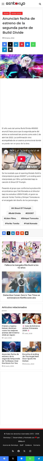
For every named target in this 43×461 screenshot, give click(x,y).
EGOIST (30, 213)
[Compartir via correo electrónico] (26, 233)
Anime (6, 13)
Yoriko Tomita (12, 223)
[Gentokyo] (15, 4)
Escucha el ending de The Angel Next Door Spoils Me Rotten (30, 357)
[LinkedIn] (13, 233)
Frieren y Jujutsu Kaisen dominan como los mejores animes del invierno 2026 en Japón (10, 330)
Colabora (28, 445)
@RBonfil (21, 441)
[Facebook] (4, 233)
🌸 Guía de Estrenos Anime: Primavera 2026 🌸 (31, 328)
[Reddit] (22, 233)
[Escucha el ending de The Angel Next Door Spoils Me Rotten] (31, 347)
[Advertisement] (21, 102)
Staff (21, 445)
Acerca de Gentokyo (10, 445)
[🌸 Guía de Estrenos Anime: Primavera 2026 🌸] (31, 318)
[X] (8, 233)
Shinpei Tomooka (30, 218)
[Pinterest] (17, 233)
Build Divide (15, 213)
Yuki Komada (31, 223)
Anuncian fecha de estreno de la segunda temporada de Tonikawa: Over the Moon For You (11, 358)
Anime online (16, 13)
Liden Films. (10, 218)
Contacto (36, 445)
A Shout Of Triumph (22, 208)
